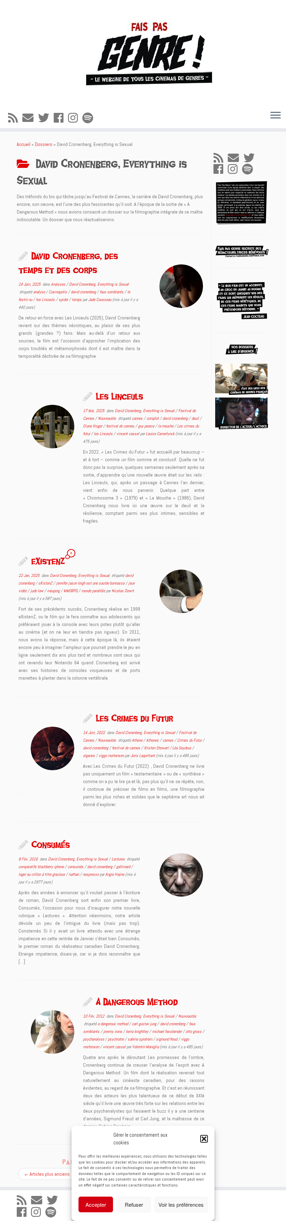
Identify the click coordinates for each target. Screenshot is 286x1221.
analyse (39, 292)
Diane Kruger (93, 426)
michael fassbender (167, 1031)
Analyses (58, 284)
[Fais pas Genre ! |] (143, 52)
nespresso (91, 874)
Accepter (95, 1204)
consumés (76, 867)
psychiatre (116, 1039)
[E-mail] (30, 118)
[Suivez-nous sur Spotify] (90, 118)
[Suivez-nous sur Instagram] (75, 118)
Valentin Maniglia (145, 1047)
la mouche (166, 426)
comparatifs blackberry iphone (41, 867)
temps (77, 299)
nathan (74, 874)
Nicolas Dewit (123, 591)
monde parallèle (93, 591)
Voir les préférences (181, 1204)
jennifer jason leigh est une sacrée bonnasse (91, 583)
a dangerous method (113, 1024)
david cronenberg (84, 292)
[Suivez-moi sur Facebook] (61, 118)
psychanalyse (94, 1039)
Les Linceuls (119, 396)
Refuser (134, 1204)
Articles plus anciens (47, 1174)
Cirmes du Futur (190, 740)
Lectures (119, 859)
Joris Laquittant (142, 755)
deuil (195, 418)
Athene (137, 740)
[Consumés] (181, 874)
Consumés (50, 844)
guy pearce (146, 426)
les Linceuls (46, 299)
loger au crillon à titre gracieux (42, 874)
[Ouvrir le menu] (275, 115)
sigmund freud (167, 1039)
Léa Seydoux (182, 748)
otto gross (194, 1031)
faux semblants (112, 292)
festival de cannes (120, 426)
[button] (204, 1138)
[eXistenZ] (181, 591)
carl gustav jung (144, 1024)
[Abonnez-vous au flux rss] (15, 118)
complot (153, 418)
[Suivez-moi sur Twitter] (46, 118)
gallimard (123, 867)
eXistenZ (48, 561)
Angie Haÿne (114, 874)
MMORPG (70, 591)
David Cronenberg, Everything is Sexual (99, 284)
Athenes (153, 740)
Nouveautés (107, 418)
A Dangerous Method (137, 1002)
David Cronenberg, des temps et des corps (68, 263)
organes (89, 755)
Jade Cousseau (99, 299)
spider (64, 299)
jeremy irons (113, 1031)
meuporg (54, 591)
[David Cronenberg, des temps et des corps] (181, 286)
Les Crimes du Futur (134, 718)
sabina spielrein (140, 1039)
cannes (138, 418)
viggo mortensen (112, 755)
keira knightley (137, 1031)
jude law (37, 591)
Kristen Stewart (157, 748)
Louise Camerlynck (160, 433)
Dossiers (43, 144)
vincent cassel (128, 433)
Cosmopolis (58, 292)
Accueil (23, 144)
